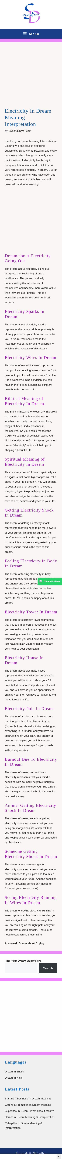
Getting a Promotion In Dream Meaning (28, 1104)
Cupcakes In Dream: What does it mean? (29, 1110)
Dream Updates (52, 581)
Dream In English (15, 1071)
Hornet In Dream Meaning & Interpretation (29, 1117)
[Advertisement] (31, 77)
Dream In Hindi (14, 1077)
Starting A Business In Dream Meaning (28, 1098)
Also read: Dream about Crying (24, 943)
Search (48, 968)
